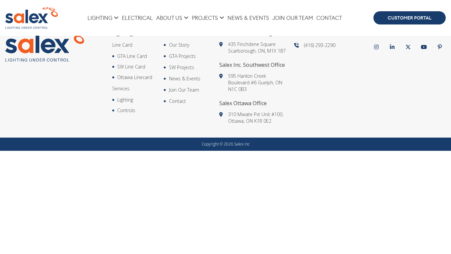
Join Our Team (292, 18)
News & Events (248, 18)
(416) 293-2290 (319, 45)
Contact (329, 18)
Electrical (137, 18)
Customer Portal (410, 18)
